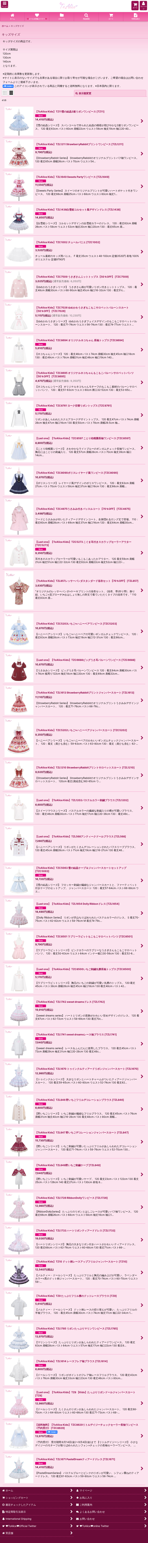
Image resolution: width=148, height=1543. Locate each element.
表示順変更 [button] (85, 93)
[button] (4, 4)
